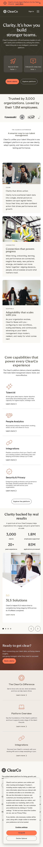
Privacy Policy (21, 813)
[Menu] (38, 11)
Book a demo (12, 81)
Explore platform (29, 81)
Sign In (31, 11)
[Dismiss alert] (39, 3)
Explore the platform (21, 501)
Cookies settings (21, 827)
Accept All (21, 833)
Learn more (10, 404)
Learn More (19, 4)
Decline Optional (21, 838)
